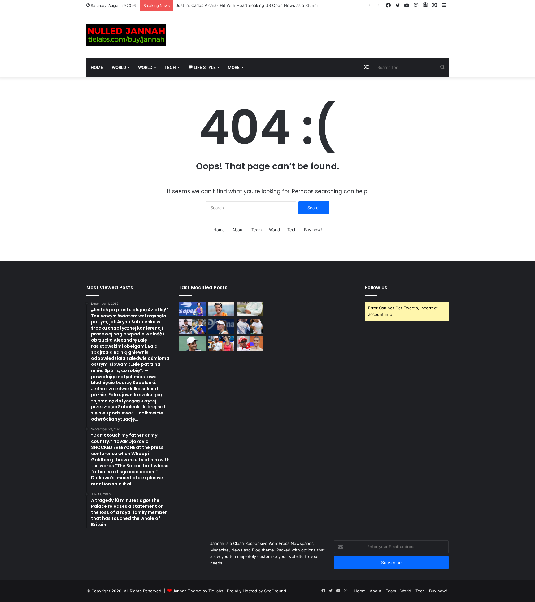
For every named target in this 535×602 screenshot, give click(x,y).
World (119, 67)
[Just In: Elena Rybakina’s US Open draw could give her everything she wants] (221, 326)
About (238, 229)
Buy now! (313, 229)
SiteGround (275, 590)
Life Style (204, 67)
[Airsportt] (126, 35)
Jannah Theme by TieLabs (198, 590)
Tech (170, 67)
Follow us (376, 287)
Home (97, 67)
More (234, 67)
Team (256, 229)
